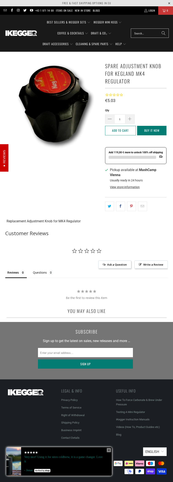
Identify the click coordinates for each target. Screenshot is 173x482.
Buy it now (151, 130)
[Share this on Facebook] (120, 206)
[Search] (163, 33)
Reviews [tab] (13, 272)
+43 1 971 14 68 (44, 10)
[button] (69, 22)
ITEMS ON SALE (64, 10)
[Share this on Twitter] (109, 206)
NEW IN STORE (83, 10)
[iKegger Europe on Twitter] (25, 10)
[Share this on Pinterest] (131, 206)
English (152, 452)
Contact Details (70, 437)
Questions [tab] (40, 272)
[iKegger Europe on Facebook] (11, 10)
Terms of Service (71, 407)
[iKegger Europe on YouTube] (31, 10)
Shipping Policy (70, 422)
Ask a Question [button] (117, 264)
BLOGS (96, 10)
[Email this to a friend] (142, 206)
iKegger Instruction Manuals (133, 419)
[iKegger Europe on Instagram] (18, 10)
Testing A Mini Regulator (130, 412)
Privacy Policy (69, 400)
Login (152, 10)
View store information (125, 187)
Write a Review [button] (153, 264)
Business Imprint (71, 430)
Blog (118, 434)
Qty (107, 110)
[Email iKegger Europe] (5, 10)
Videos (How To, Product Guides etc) (138, 427)
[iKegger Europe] (21, 33)
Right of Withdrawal (73, 415)
